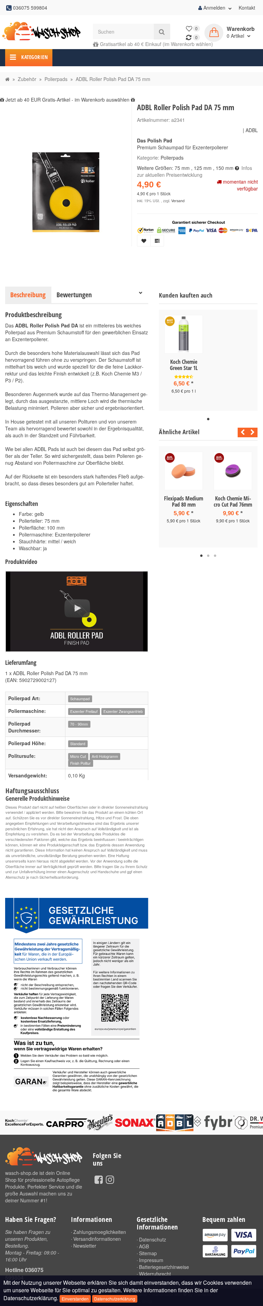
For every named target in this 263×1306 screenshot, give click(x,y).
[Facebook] (99, 1179)
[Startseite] (7, 79)
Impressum (151, 1260)
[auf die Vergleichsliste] (157, 240)
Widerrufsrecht (155, 1273)
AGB (144, 1246)
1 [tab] (208, 419)
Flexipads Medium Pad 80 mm (183, 501)
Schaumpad (80, 698)
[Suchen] (162, 31)
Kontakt (247, 7)
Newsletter (84, 1245)
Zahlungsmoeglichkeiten (99, 1231)
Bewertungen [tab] (74, 294)
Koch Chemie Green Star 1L (184, 365)
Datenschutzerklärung (114, 1299)
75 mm (182, 167)
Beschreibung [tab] (28, 294)
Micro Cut (78, 756)
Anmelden (214, 7)
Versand (178, 200)
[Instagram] (110, 1179)
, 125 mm (201, 167)
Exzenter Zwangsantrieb (123, 711)
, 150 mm (223, 167)
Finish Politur (80, 763)
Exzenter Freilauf (84, 711)
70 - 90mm (79, 724)
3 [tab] (215, 556)
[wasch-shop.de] (44, 31)
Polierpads (172, 157)
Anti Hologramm (105, 756)
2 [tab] (208, 556)
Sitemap (148, 1253)
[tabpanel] (183, 360)
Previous (241, 432)
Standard (77, 743)
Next (253, 432)
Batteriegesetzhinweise (164, 1266)
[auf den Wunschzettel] (144, 240)
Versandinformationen (97, 1238)
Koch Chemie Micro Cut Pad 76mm (233, 501)
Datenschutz (152, 1239)
